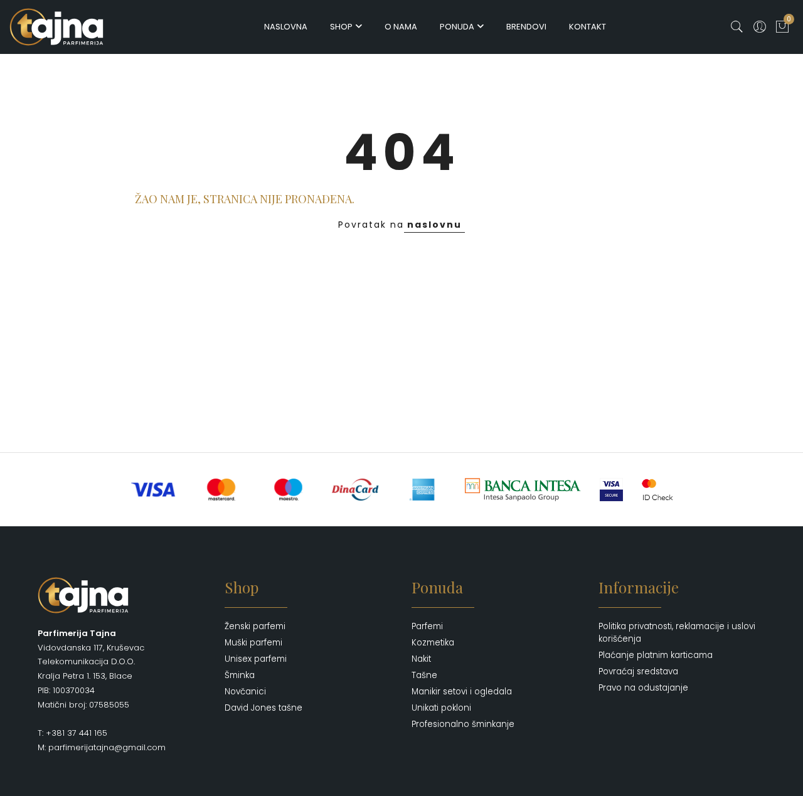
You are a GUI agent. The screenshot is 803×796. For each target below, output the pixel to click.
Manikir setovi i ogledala (462, 692)
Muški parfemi (253, 643)
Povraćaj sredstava (638, 671)
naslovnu (434, 224)
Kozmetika (433, 643)
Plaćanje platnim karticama (655, 655)
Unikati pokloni (441, 708)
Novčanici (245, 692)
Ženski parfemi (255, 626)
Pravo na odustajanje (643, 688)
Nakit (421, 659)
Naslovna (285, 27)
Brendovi (526, 27)
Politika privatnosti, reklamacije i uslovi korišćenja (676, 632)
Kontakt (587, 27)
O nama (401, 27)
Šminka (240, 675)
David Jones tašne (263, 708)
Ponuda (457, 27)
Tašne (424, 675)
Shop (341, 27)
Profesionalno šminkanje (463, 724)
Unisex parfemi (256, 659)
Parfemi (427, 626)
